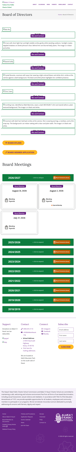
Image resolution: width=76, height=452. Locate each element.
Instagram (46, 329)
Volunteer (42, 417)
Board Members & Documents (7, 420)
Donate (41, 414)
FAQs (41, 420)
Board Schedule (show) (62, 177)
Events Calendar (25, 420)
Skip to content (0, 16)
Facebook (46, 331)
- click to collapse (38, 178)
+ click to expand (38, 242)
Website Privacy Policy (8, 429)
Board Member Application (20, 152)
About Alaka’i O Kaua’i (8, 417)
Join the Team (25, 425)
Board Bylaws (14, 143)
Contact (70, 4)
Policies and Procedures (28, 414)
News (48, 4)
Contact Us (42, 422)
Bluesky (46, 334)
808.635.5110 (28, 329)
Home (60, 14)
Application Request (27, 417)
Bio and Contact (38, 36)
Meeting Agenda (12, 200)
